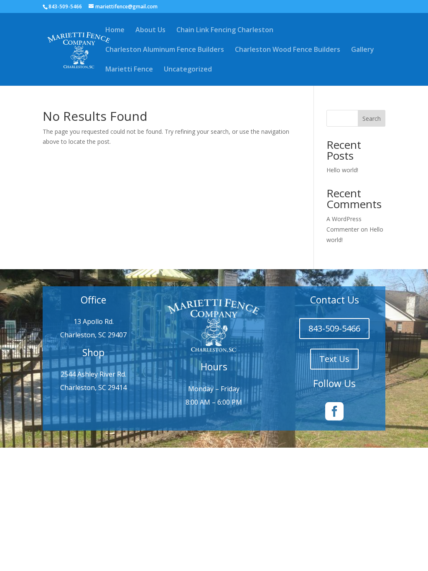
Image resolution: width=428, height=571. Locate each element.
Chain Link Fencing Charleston (224, 30)
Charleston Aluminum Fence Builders (164, 50)
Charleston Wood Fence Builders (287, 50)
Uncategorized (188, 70)
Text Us (334, 359)
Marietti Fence (129, 70)
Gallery (362, 50)
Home (115, 30)
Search (371, 118)
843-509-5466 (334, 328)
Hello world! (342, 170)
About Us (150, 30)
